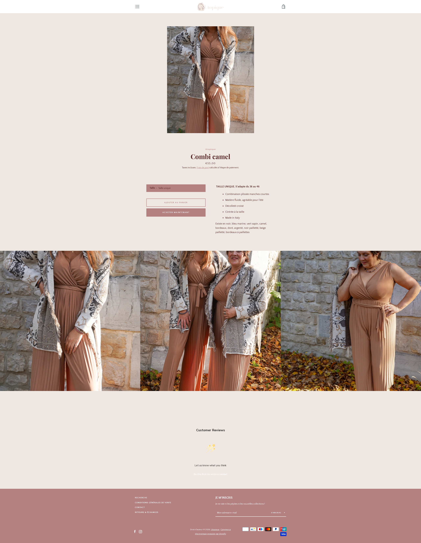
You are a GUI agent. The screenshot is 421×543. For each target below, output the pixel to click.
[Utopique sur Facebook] (134, 531)
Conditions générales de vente (153, 503)
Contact (140, 507)
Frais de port (203, 167)
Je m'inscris (224, 497)
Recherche (141, 498)
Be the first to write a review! (210, 474)
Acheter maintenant (175, 212)
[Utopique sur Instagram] (140, 531)
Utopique (215, 529)
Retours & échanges (146, 512)
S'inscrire (276, 513)
